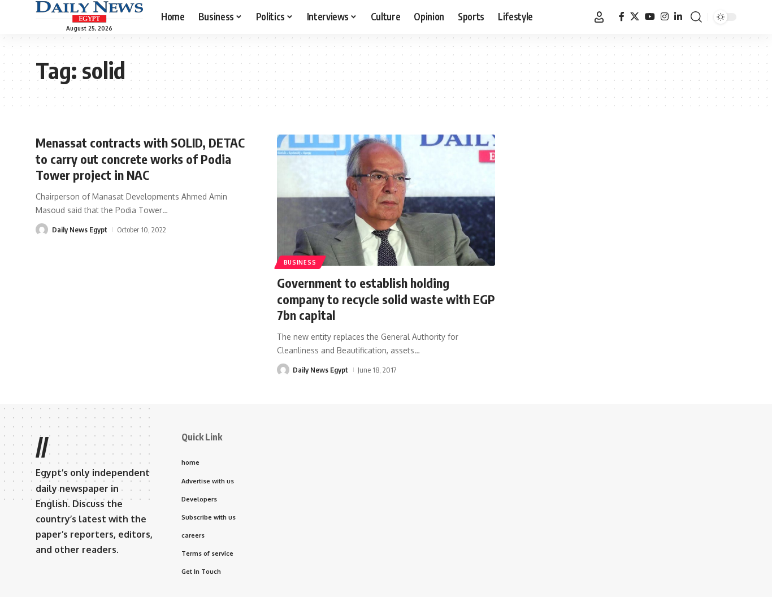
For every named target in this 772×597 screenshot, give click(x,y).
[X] (634, 16)
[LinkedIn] (678, 16)
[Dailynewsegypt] (89, 12)
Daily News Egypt (79, 229)
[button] (599, 17)
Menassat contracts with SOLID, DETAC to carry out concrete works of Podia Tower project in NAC (140, 159)
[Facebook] (621, 16)
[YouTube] (650, 16)
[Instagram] (664, 16)
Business (300, 262)
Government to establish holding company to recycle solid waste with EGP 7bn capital (386, 299)
